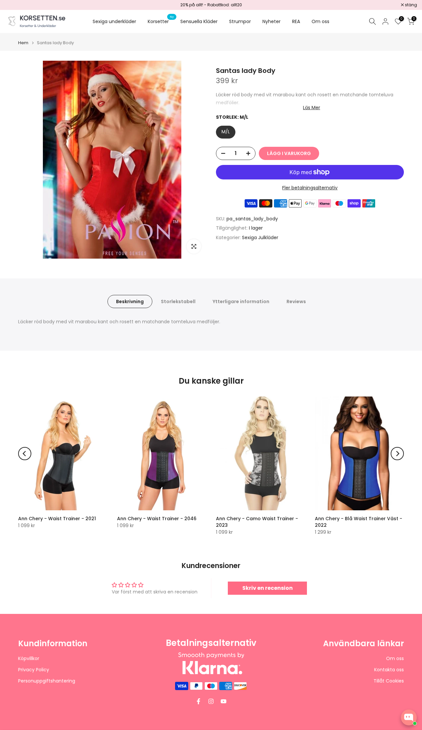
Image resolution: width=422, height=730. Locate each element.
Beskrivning (130, 301)
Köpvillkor (28, 658)
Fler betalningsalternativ (310, 187)
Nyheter (271, 21)
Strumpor (240, 21)
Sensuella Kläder (199, 21)
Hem (23, 43)
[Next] (397, 453)
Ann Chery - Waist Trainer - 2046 (156, 518)
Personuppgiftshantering (46, 681)
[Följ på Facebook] (198, 701)
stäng (14, 5)
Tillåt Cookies (389, 681)
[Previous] (24, 453)
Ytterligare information (241, 301)
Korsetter (161, 21)
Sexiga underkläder (114, 21)
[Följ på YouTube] (223, 701)
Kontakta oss (389, 670)
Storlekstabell (178, 301)
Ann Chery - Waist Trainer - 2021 (57, 518)
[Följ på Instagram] (211, 701)
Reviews (296, 301)
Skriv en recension (267, 588)
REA (296, 21)
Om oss (320, 21)
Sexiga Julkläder (260, 237)
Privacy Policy (33, 670)
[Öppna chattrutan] (409, 717)
